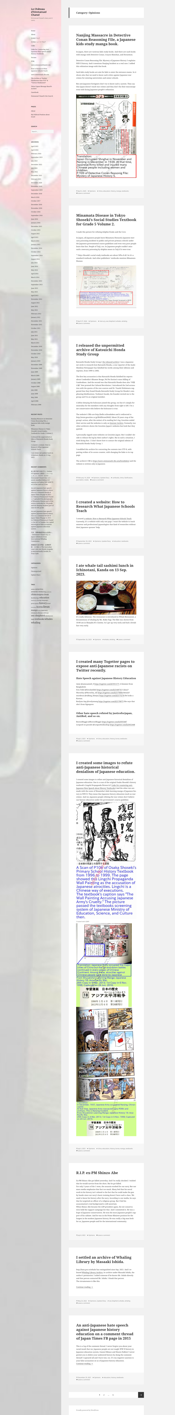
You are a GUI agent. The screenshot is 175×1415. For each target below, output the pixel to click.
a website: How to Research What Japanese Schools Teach (107, 518)
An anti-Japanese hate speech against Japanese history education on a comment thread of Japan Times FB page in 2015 (104, 1332)
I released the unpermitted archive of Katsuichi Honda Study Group (42, 439)
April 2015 (34, 237)
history (43, 603)
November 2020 (36, 186)
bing (44, 592)
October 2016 (35, 212)
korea (40, 606)
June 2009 (34, 372)
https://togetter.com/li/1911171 (106, 684)
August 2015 (35, 234)
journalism (33, 607)
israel (48, 603)
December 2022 (36, 165)
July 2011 (34, 332)
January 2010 (35, 361)
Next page (141, 1395)
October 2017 (35, 201)
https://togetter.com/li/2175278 (111, 695)
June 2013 (34, 288)
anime (33, 589)
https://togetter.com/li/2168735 (109, 690)
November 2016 (36, 208)
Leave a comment (84, 193)
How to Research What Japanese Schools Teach (39, 70)
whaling (35, 622)
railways (46, 613)
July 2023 (34, 161)
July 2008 (34, 390)
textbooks (39, 619)
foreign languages (42, 600)
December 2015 (36, 226)
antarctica (39, 589)
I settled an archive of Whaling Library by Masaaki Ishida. (103, 1259)
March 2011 (35, 343)
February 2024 (36, 154)
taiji (32, 619)
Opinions (34, 568)
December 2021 (36, 175)
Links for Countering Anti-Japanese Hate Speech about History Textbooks (41, 51)
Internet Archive (116, 423)
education (44, 597)
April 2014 (34, 274)
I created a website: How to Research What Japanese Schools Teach (40, 447)
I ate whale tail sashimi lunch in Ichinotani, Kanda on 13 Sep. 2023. (42, 455)
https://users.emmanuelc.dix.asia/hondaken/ (111, 461)
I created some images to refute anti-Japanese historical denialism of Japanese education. (105, 767)
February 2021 (36, 179)
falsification (34, 600)
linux (46, 606)
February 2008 (36, 405)
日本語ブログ (35, 38)
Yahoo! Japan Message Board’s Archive (41, 87)
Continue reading (84, 1287)
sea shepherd (38, 615)
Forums (33, 57)
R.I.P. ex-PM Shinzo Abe (97, 1172)
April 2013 (34, 295)
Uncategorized (36, 571)
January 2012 (35, 317)
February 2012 (36, 314)
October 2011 (35, 328)
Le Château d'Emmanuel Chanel (38, 11)
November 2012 (36, 299)
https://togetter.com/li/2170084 (110, 692)
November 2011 (36, 325)
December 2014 (36, 248)
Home (33, 31)
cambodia (49, 592)
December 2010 (36, 346)
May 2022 (34, 172)
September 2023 (36, 157)
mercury (44, 610)
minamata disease (37, 613)
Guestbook (34, 92)
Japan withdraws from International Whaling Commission (39, 539)
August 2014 (35, 259)
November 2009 (36, 368)
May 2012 (34, 310)
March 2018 (35, 197)
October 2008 (35, 383)
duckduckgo (35, 598)
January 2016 (35, 223)
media (39, 610)
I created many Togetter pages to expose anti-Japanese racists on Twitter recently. (105, 666)
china (34, 594)
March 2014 (35, 277)
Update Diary (35, 575)
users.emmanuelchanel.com (41, 65)
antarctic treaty (37, 591)
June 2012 (34, 306)
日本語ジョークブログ (38, 42)
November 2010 (36, 350)
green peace (35, 603)
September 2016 (36, 215)
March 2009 (35, 376)
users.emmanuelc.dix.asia (40, 75)
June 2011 (34, 336)
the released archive (110, 362)
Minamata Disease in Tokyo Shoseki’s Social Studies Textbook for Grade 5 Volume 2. (42, 431)
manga (34, 610)
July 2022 (34, 168)
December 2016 (36, 205)
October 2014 (35, 252)
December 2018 (36, 194)
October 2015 (35, 230)
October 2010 (35, 354)
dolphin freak (43, 594)
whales (49, 619)
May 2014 (34, 270)
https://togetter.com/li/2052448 (122, 725)
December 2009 (36, 365)
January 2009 (35, 379)
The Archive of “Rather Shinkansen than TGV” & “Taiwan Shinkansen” (39, 80)
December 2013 (36, 281)
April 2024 (34, 150)
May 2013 (34, 292)
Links (33, 46)
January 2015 (35, 245)
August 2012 (35, 303)
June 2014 (34, 266)
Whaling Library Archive (92, 1272)
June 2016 (34, 219)
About (33, 34)
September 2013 (36, 285)
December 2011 (36, 321)
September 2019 (36, 190)
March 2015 (35, 241)
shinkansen (49, 616)
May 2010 (34, 357)
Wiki (32, 61)
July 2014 (34, 263)
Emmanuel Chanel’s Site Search (42, 96)
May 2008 (34, 397)
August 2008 (35, 386)
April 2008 (34, 401)
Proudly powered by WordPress (87, 1410)
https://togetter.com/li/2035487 (114, 722)
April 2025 (34, 146)
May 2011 (34, 339)
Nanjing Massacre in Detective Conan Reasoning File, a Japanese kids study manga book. (106, 39)
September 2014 (36, 255)
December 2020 (36, 183)
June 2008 (34, 394)
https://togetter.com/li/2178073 (111, 701)
